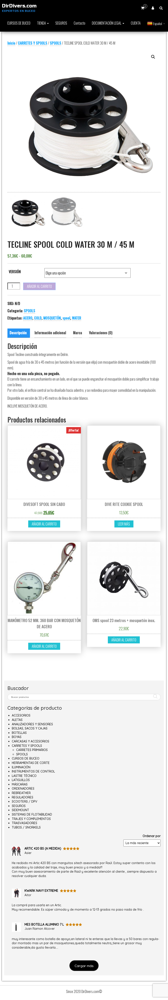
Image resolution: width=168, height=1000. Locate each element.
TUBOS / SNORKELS (26, 827)
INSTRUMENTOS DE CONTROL (33, 771)
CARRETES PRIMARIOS (32, 750)
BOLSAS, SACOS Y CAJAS (29, 728)
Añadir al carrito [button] (44, 524)
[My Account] (152, 7)
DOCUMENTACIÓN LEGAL (107, 23)
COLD (38, 318)
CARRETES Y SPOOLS (32, 43)
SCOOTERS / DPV (24, 801)
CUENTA (136, 23)
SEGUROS (61, 23)
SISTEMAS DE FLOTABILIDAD (32, 814)
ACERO (27, 318)
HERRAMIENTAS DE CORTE (31, 763)
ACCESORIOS (21, 715)
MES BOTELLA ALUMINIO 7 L (44, 924)
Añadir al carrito (39, 286)
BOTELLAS (19, 733)
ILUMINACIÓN (21, 767)
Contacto (79, 23)
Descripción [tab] (18, 332)
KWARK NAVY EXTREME (41, 891)
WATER (76, 318)
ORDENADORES (23, 789)
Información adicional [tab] (50, 332)
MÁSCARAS (20, 784)
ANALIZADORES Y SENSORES (32, 724)
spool (66, 318)
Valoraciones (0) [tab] (100, 332)
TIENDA (42, 23)
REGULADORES (22, 797)
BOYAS (16, 737)
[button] (153, 57)
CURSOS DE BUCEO (18, 23)
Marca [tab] (77, 332)
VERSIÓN (15, 271)
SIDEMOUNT (20, 810)
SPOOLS (55, 43)
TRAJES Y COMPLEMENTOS (31, 819)
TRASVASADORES (24, 823)
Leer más (124, 524)
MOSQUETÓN (52, 318)
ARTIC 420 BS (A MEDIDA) (42, 848)
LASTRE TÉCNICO (24, 776)
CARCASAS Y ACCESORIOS (30, 741)
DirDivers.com (19, 6)
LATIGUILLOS (21, 780)
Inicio (11, 43)
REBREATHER (21, 793)
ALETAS (17, 720)
